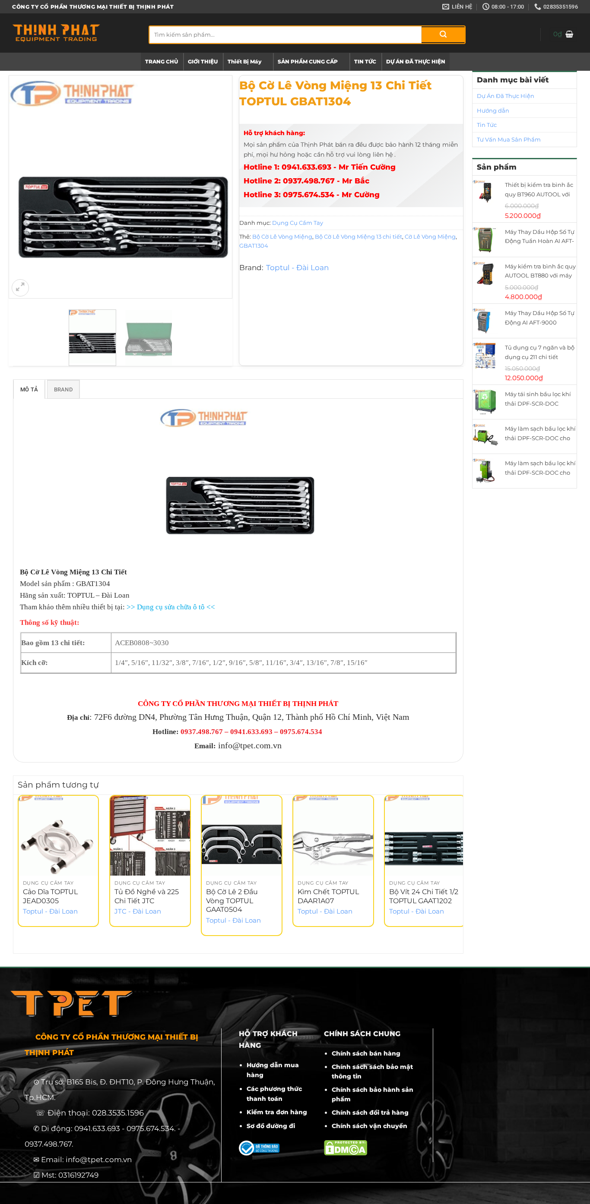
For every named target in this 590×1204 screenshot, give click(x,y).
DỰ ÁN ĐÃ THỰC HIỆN (415, 61)
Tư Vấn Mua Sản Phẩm (509, 139)
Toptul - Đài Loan (297, 267)
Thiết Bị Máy (244, 61)
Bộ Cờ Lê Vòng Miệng (282, 236)
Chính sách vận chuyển (369, 1126)
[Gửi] (443, 34)
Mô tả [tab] (29, 389)
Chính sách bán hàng (366, 1053)
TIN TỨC (365, 61)
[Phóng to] (20, 287)
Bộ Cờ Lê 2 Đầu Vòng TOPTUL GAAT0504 (232, 901)
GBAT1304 (253, 245)
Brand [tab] (63, 389)
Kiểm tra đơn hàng (277, 1112)
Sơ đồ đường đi (271, 1126)
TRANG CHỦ (161, 61)
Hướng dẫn (493, 110)
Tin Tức (487, 124)
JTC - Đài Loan (137, 911)
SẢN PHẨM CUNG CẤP (308, 61)
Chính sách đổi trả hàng (370, 1112)
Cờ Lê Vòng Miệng (430, 236)
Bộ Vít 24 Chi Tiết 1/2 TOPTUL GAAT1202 (423, 896)
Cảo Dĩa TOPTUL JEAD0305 (50, 896)
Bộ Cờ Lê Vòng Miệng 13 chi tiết (358, 236)
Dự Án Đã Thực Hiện (505, 95)
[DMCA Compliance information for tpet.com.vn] (345, 1147)
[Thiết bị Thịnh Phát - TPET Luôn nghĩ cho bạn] (74, 33)
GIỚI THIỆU (203, 61)
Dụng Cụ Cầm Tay (297, 222)
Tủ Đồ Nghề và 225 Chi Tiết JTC (146, 896)
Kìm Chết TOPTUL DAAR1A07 (328, 896)
